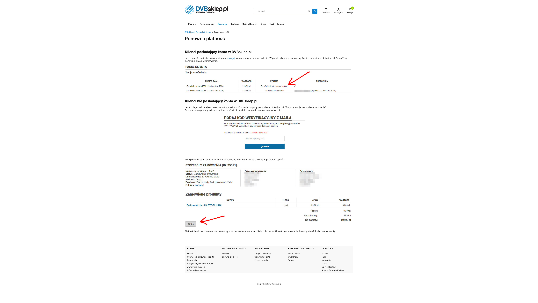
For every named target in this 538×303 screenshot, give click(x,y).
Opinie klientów (329, 267)
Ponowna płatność (229, 257)
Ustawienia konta (262, 257)
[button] (314, 11)
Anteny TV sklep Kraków (333, 270)
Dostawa (225, 253)
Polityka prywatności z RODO (200, 263)
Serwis (291, 260)
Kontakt (190, 253)
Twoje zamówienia (262, 253)
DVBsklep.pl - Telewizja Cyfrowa (198, 32)
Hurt (324, 257)
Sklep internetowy (268, 284)
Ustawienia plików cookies (199, 257)
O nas (324, 263)
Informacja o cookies (196, 270)
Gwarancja (293, 257)
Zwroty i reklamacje (196, 267)
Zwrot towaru (294, 253)
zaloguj (231, 58)
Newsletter (327, 260)
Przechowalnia (261, 260)
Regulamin (192, 260)
